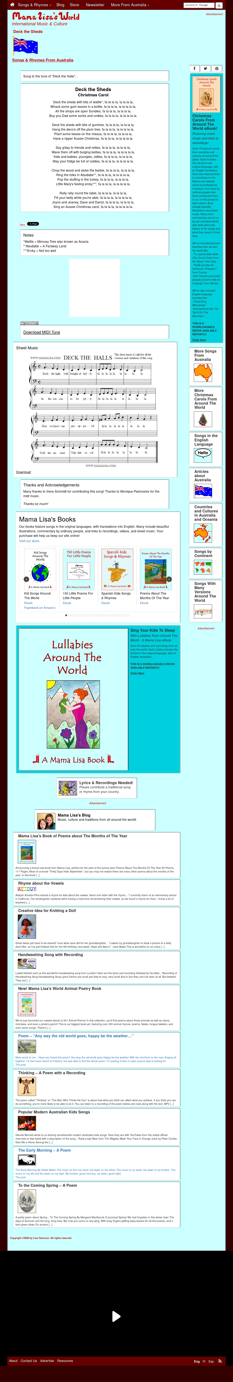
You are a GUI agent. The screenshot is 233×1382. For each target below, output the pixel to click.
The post (20, 1064)
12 (100, 615)
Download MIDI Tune (41, 332)
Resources (65, 1360)
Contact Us (29, 1360)
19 (122, 615)
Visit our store (29, 540)
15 (109, 615)
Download (23, 472)
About (13, 1360)
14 (106, 615)
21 (128, 615)
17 (116, 615)
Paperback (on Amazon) (40, 608)
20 (125, 615)
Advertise (47, 1360)
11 (97, 615)
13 (103, 615)
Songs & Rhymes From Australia (42, 60)
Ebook (28, 603)
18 (119, 615)
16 (113, 615)
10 (94, 615)
